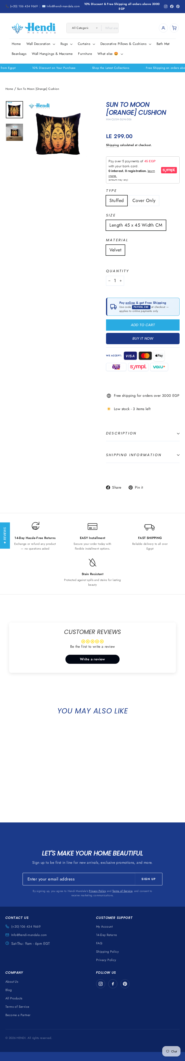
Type (111, 190)
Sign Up (148, 879)
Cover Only (144, 200)
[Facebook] (112, 983)
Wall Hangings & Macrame (52, 53)
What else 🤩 (108, 53)
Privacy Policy (97, 891)
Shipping (112, 145)
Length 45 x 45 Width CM (135, 225)
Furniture (85, 53)
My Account (104, 926)
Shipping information (134, 454)
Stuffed (116, 200)
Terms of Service (122, 891)
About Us (11, 981)
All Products (14, 998)
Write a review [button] (92, 659)
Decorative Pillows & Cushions (124, 43)
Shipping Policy (107, 951)
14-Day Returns (106, 935)
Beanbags (19, 53)
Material (117, 240)
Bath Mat (163, 43)
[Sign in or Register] (163, 28)
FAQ (99, 943)
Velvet (115, 250)
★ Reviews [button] (4, 535)
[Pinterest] (125, 983)
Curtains (85, 43)
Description (121, 433)
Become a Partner (17, 1015)
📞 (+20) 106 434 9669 (21, 6)
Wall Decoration (39, 43)
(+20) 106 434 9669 (26, 926)
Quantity (117, 271)
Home (16, 43)
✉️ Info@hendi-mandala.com (61, 6)
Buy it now (142, 338)
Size (111, 215)
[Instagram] (100, 983)
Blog (8, 990)
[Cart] (174, 28)
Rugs (64, 43)
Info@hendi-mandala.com (29, 935)
